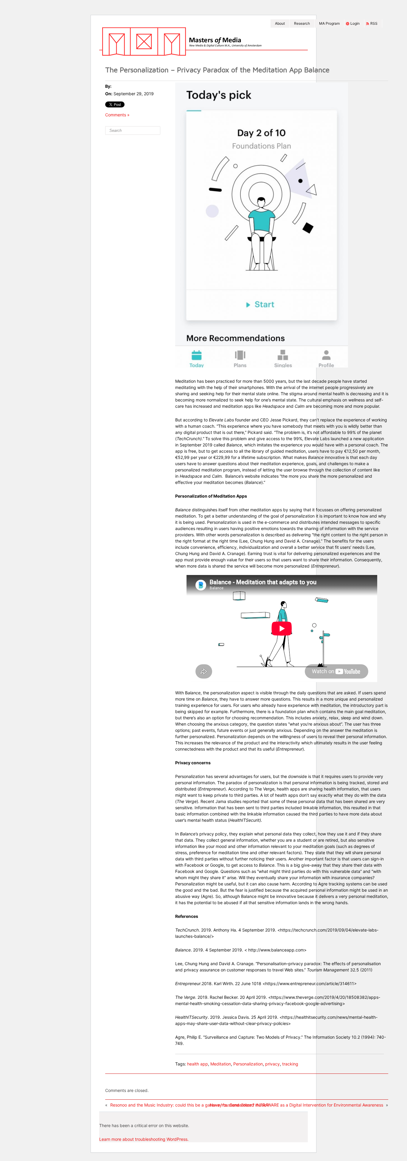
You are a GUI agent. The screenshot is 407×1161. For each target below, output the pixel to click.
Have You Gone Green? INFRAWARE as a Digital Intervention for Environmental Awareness (296, 1104)
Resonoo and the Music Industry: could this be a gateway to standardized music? (189, 1104)
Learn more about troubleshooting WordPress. (144, 1139)
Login (355, 23)
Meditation (220, 1063)
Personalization (248, 1063)
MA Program (329, 23)
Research (302, 23)
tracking (290, 1063)
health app (197, 1063)
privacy (272, 1063)
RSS (374, 23)
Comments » (117, 114)
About (280, 23)
